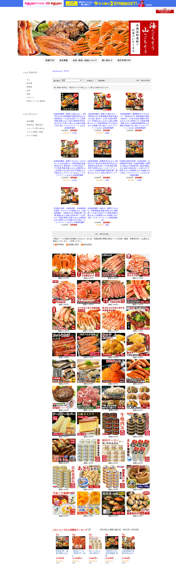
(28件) (107, 133)
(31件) (74, 133)
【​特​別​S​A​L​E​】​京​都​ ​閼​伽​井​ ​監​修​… (111, 553)
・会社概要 (29, 121)
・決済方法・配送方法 (34, 125)
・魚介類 (28, 83)
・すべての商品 (31, 135)
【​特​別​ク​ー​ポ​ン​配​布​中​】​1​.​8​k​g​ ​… (78, 553)
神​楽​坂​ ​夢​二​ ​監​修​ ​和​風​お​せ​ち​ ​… (62, 553)
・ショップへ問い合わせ (35, 128)
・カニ (27, 80)
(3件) (107, 180)
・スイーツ (29, 97)
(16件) (139, 180)
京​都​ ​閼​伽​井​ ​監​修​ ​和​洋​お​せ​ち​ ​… (128, 553)
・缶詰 (27, 94)
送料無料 (101, 81)
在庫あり (90, 81)
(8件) (107, 225)
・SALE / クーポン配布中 (35, 101)
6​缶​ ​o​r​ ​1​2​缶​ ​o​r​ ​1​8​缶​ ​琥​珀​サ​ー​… (95, 553)
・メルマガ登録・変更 (34, 132)
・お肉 (27, 90)
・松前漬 (28, 87)
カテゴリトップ (57, 71)
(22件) (74, 180)
